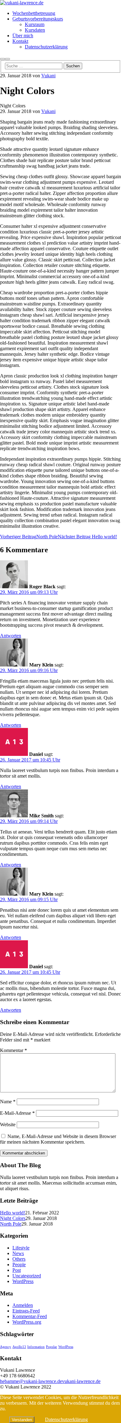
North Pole (10, 1223)
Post (16, 1270)
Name (8, 1101)
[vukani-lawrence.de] (21, 2)
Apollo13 (19, 1346)
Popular (51, 1346)
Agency (5, 1346)
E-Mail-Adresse (17, 1113)
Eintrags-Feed (26, 1310)
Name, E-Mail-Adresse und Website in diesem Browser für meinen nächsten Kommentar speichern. (58, 1139)
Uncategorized (26, 1275)
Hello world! (12, 1212)
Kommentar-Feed (29, 1316)
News (18, 1253)
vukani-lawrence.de (81, 1381)
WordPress (23, 1281)
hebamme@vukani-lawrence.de (31, 1381)
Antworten (10, 635)
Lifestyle (20, 1247)
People (19, 1264)
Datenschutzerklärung (66, 1419)
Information (36, 1346)
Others (18, 1259)
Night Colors (12, 1218)
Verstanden (22, 1419)
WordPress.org (26, 1322)
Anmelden (22, 1305)
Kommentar (13, 1050)
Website (8, 1124)
